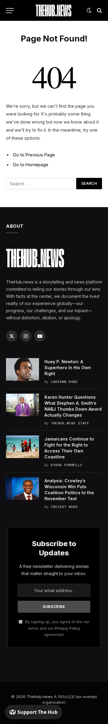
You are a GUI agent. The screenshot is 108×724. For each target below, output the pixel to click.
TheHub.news (40, 696)
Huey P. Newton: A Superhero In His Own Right (67, 367)
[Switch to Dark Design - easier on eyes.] (89, 10)
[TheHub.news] (54, 10)
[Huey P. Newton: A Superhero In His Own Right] (22, 369)
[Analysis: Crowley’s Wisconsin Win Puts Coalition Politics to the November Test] (22, 488)
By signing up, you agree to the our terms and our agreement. (56, 628)
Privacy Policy (67, 628)
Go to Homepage (30, 164)
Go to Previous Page (34, 154)
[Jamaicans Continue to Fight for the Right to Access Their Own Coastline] (22, 446)
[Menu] (10, 10)
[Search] (99, 10)
